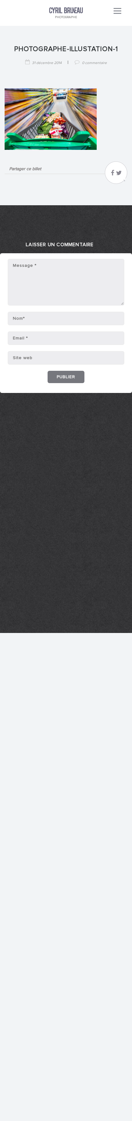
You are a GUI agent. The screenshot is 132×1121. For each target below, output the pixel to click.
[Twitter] (119, 174)
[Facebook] (112, 174)
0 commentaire (94, 63)
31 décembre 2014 (47, 63)
